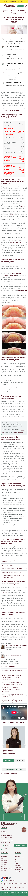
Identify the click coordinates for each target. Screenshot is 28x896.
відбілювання (22, 290)
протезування (16, 273)
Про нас (17, 859)
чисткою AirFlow (15, 242)
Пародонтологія (5, 860)
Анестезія (3, 870)
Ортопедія (3, 864)
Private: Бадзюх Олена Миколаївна (16, 645)
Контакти (17, 871)
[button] (3, 745)
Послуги (5, 10)
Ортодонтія (4, 862)
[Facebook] (2, 878)
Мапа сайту (18, 867)
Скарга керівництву (6, 889)
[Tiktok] (10, 878)
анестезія (4, 592)
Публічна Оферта (19, 869)
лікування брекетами (10, 275)
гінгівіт (11, 214)
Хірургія (3, 866)
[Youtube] (4, 878)
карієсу (21, 206)
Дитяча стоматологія (6, 868)
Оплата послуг (19, 865)
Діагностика (4, 856)
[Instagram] (7, 878)
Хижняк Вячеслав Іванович (14, 655)
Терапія (13, 10)
